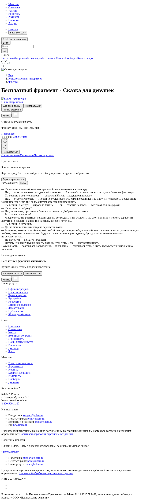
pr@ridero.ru (20, 424)
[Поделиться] (4, 147)
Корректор (14, 301)
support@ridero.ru (33, 415)
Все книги (7, 58)
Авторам (13, 16)
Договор (13, 348)
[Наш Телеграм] (9, 488)
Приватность (16, 338)
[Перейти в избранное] (3, 63)
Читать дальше (10, 451)
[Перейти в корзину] (8, 63)
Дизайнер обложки (19, 304)
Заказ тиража (16, 307)
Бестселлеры (34, 58)
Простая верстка (18, 292)
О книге (6, 155)
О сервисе (14, 7)
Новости (13, 20)
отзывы (15, 155)
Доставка (13, 382)
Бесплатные (49, 58)
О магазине (15, 329)
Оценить (22, 136)
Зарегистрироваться (13, 179)
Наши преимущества (20, 341)
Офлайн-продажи (18, 289)
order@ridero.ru (43, 421)
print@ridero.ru (35, 418)
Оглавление (27, 155)
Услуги (12, 10)
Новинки (13, 369)
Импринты (20, 58)
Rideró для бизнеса (19, 314)
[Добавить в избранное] (4, 141)
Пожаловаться (10, 152)
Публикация (15, 311)
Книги (12, 332)
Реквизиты (14, 345)
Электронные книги (20, 363)
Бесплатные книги (19, 372)
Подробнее (7, 133)
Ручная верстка (17, 295)
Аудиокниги (15, 366)
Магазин (13, 4)
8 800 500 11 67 (10, 403)
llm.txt (11, 351)
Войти (6, 42)
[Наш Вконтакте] (10, 485)
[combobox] (71, 46)
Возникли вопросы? (20, 335)
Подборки (71, 58)
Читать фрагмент (12, 109)
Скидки (60, 58)
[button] (71, 51)
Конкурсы (14, 13)
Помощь (13, 29)
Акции (12, 23)
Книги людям (85, 58)
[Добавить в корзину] (15, 114)
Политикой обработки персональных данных (46, 433)
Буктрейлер (15, 298)
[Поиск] (4, 50)
